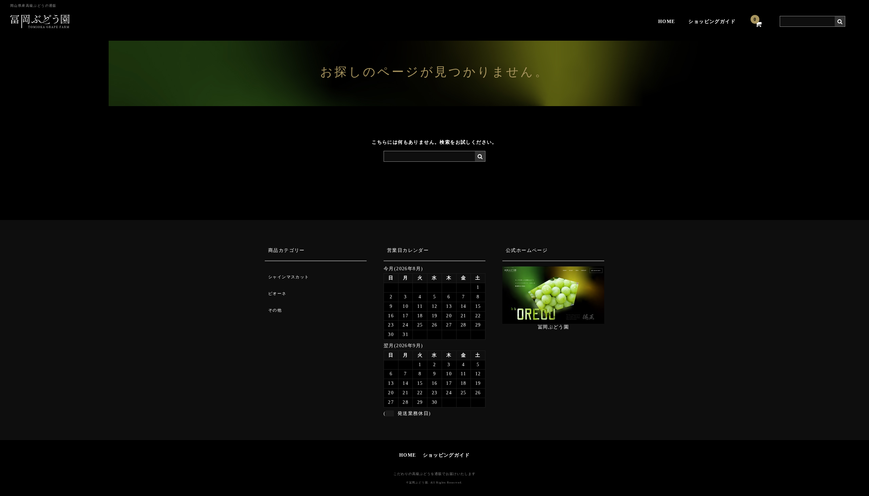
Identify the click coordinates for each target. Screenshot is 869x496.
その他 (275, 310)
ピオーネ (277, 293)
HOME (666, 21)
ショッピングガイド (712, 21)
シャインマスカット (288, 277)
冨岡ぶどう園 (553, 327)
